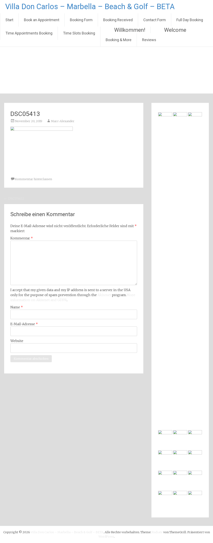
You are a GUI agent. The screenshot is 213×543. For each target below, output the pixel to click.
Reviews (149, 40)
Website (16, 341)
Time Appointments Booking (28, 33)
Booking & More (118, 40)
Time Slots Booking (79, 33)
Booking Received (118, 20)
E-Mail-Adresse (24, 324)
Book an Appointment (41, 20)
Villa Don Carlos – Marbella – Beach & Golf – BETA (90, 6)
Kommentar (21, 238)
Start (9, 20)
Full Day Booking (189, 20)
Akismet (104, 295)
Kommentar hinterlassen (33, 179)
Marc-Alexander (62, 121)
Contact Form (154, 20)
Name (16, 307)
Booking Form (81, 20)
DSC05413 (14, 198)
